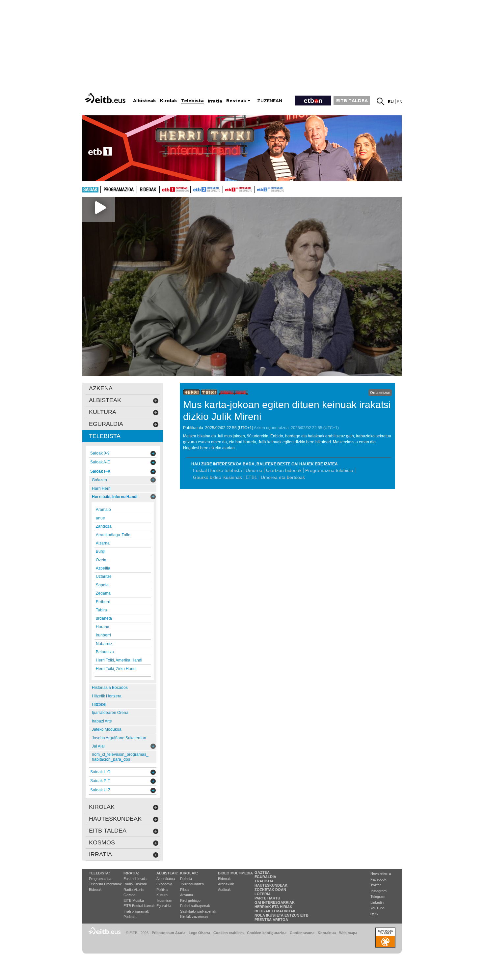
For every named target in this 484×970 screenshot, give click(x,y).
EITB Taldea (107, 830)
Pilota (184, 890)
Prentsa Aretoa (271, 920)
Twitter (375, 885)
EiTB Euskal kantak (139, 906)
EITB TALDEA (352, 100)
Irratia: (131, 873)
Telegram (377, 896)
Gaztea (129, 895)
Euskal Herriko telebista (217, 470)
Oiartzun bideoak (284, 470)
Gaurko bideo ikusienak (217, 477)
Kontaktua (327, 933)
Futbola (186, 879)
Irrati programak (136, 911)
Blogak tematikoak (275, 911)
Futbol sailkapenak (195, 906)
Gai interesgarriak (275, 902)
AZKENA (101, 388)
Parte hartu (267, 898)
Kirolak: (189, 873)
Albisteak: (167, 873)
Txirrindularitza (192, 884)
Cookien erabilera (228, 933)
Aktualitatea (165, 879)
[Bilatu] (381, 101)
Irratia (100, 854)
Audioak (224, 890)
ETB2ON (258, 188)
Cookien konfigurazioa (266, 933)
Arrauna (186, 895)
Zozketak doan (270, 890)
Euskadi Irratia (135, 879)
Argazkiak (226, 884)
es (399, 101)
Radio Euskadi (135, 884)
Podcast (130, 917)
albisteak (105, 400)
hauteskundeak (115, 818)
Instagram (378, 891)
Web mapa (348, 933)
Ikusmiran (164, 900)
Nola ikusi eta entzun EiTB (282, 915)
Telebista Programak (105, 884)
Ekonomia (164, 884)
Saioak (90, 189)
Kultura (162, 895)
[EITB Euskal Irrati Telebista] (106, 98)
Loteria (263, 894)
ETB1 (175, 189)
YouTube (377, 908)
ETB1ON (226, 188)
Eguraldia (163, 906)
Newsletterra (380, 873)
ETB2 (207, 189)
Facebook (378, 879)
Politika (162, 890)
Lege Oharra (199, 933)
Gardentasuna (302, 933)
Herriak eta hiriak (273, 907)
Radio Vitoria (133, 890)
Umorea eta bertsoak (283, 477)
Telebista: (99, 873)
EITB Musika (133, 900)
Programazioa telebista (329, 470)
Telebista (105, 436)
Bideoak (148, 189)
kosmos (102, 842)
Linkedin (377, 902)
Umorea (254, 470)
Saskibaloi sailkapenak (198, 911)
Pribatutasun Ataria (168, 933)
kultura (102, 412)
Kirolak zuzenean (194, 917)
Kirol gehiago (190, 900)
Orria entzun (380, 393)
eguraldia (106, 424)
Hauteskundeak (271, 885)
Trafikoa (264, 881)
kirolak (102, 807)
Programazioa (119, 189)
